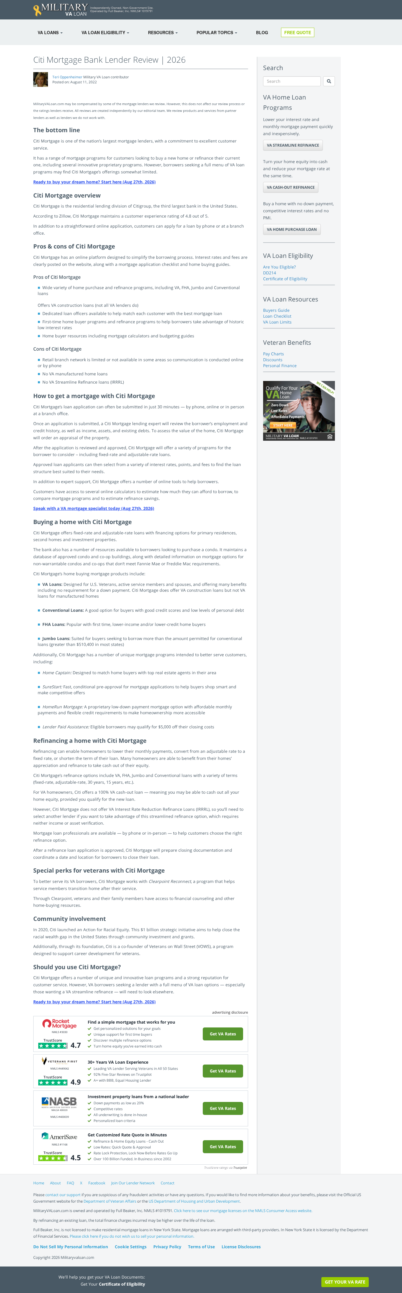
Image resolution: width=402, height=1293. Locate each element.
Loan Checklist (277, 316)
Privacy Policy (167, 1246)
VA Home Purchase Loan (292, 229)
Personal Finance (280, 365)
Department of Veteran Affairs (110, 1201)
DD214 (269, 273)
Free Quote (297, 32)
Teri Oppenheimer (67, 76)
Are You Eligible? (279, 267)
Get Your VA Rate (345, 1282)
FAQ (70, 1183)
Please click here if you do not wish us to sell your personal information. (132, 1236)
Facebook (96, 1183)
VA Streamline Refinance (293, 145)
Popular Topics (215, 32)
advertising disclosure (230, 1012)
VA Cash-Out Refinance (291, 187)
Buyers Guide (276, 310)
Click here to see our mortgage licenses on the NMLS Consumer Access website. (243, 1210)
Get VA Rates (223, 1034)
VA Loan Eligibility (104, 32)
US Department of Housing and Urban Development (194, 1201)
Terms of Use (201, 1246)
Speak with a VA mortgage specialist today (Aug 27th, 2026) (93, 508)
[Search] (329, 81)
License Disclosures (241, 1246)
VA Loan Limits (277, 322)
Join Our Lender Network (133, 1183)
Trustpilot (240, 1168)
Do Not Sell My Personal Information (70, 1246)
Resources (161, 32)
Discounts (273, 359)
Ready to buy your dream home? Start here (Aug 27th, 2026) (94, 182)
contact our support (63, 1194)
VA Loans (49, 32)
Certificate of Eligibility (285, 278)
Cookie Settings (131, 1246)
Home (38, 1183)
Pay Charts (273, 354)
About (55, 1183)
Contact (168, 1183)
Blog (262, 32)
